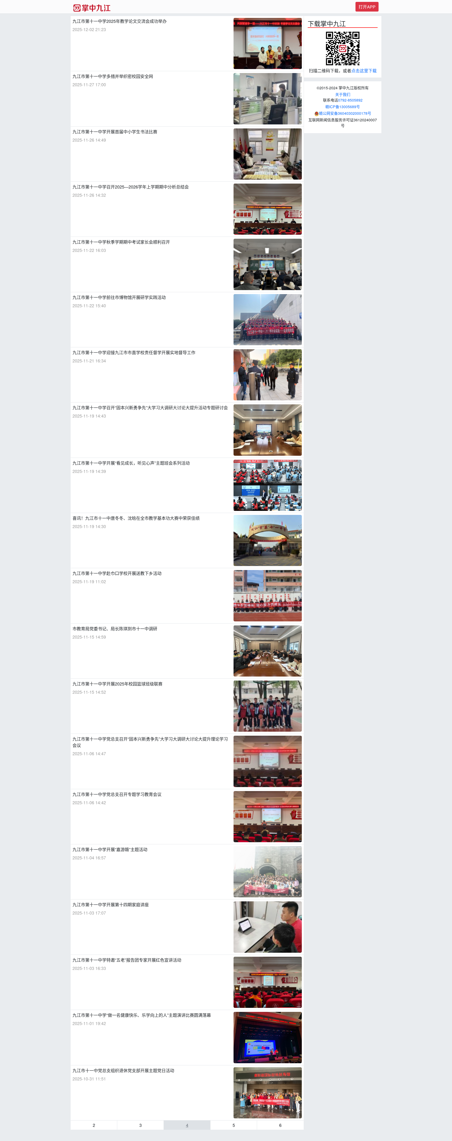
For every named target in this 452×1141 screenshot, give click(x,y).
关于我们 (342, 94)
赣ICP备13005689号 (342, 106)
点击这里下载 (364, 70)
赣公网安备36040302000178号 (345, 113)
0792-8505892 (350, 100)
